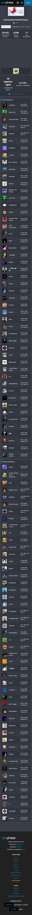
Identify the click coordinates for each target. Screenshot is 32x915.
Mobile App (16, 860)
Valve (23, 849)
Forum (28, 27)
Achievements (6, 27)
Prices (23, 27)
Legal (16, 870)
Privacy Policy (16, 875)
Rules (16, 862)
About (16, 865)
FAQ (16, 857)
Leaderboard (16, 27)
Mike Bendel (19, 844)
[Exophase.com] (8, 2)
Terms (16, 878)
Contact (16, 867)
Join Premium (16, 880)
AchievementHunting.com (16, 896)
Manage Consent (16, 873)
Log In (28, 2)
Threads (16, 888)
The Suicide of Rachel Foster (15, 20)
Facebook (16, 893)
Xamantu (19, 847)
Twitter (16, 891)
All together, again (8, 81)
